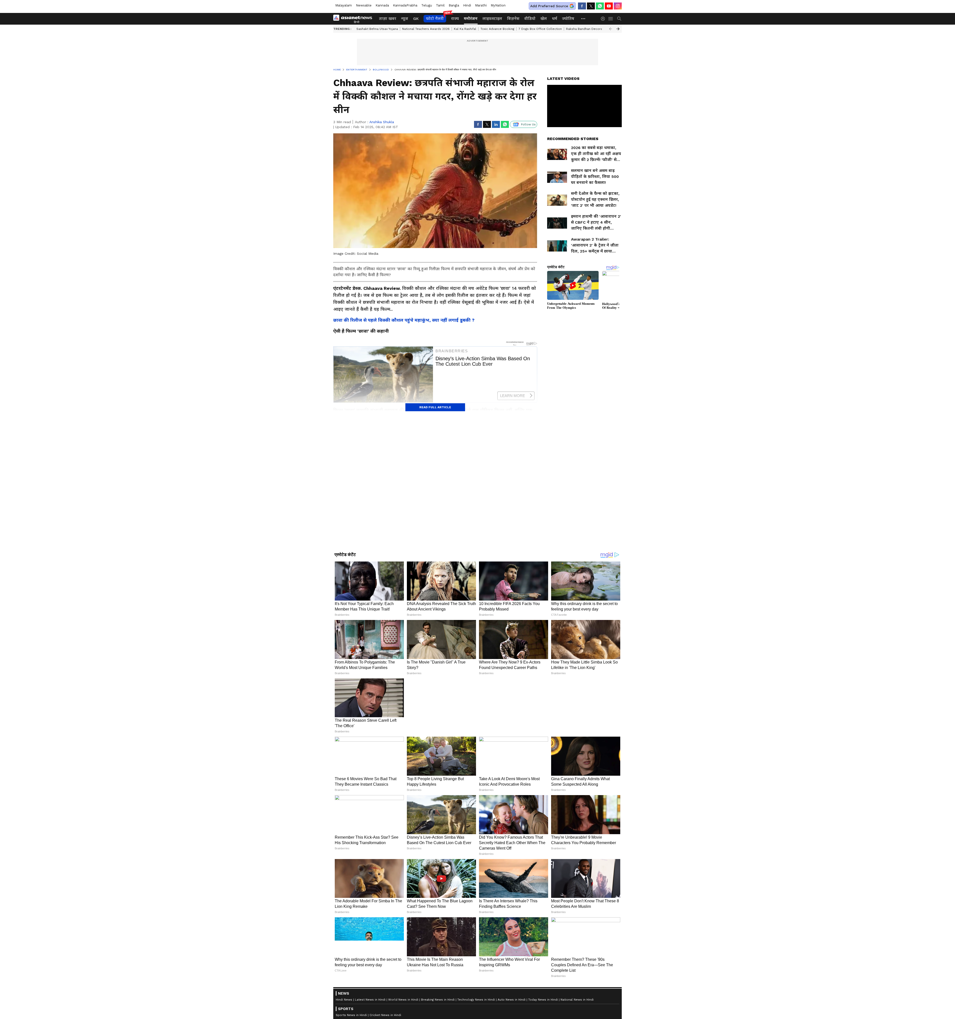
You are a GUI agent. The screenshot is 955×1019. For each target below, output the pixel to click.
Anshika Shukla (381, 122)
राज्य (455, 18)
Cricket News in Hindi (385, 1015)
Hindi (467, 5)
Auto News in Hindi (511, 999)
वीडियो (529, 18)
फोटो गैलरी (435, 18)
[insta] (618, 5)
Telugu (426, 5)
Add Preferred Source (549, 6)
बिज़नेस (513, 18)
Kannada (382, 5)
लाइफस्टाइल (492, 18)
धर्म (554, 18)
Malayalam (343, 5)
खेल (543, 18)
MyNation (498, 5)
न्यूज (404, 18)
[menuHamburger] (610, 19)
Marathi (481, 5)
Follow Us (528, 124)
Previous (610, 29)
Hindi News (344, 999)
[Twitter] (591, 5)
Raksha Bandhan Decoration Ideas (591, 29)
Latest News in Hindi (370, 999)
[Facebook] (582, 5)
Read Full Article (435, 407)
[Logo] (354, 18)
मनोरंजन (471, 18)
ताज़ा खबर (387, 18)
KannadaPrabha (405, 5)
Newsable (364, 5)
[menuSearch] (619, 19)
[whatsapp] (600, 5)
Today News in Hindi (543, 999)
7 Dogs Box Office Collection (540, 29)
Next (618, 29)
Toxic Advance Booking (497, 29)
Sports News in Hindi (351, 1015)
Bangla (454, 5)
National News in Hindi (577, 999)
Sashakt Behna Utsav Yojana (377, 29)
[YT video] (609, 5)
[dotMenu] (583, 18)
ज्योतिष (568, 18)
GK (416, 18)
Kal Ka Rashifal (465, 29)
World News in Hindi (403, 999)
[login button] (604, 18)
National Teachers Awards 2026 (426, 29)
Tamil (440, 5)
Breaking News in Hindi (438, 999)
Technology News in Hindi (476, 999)
